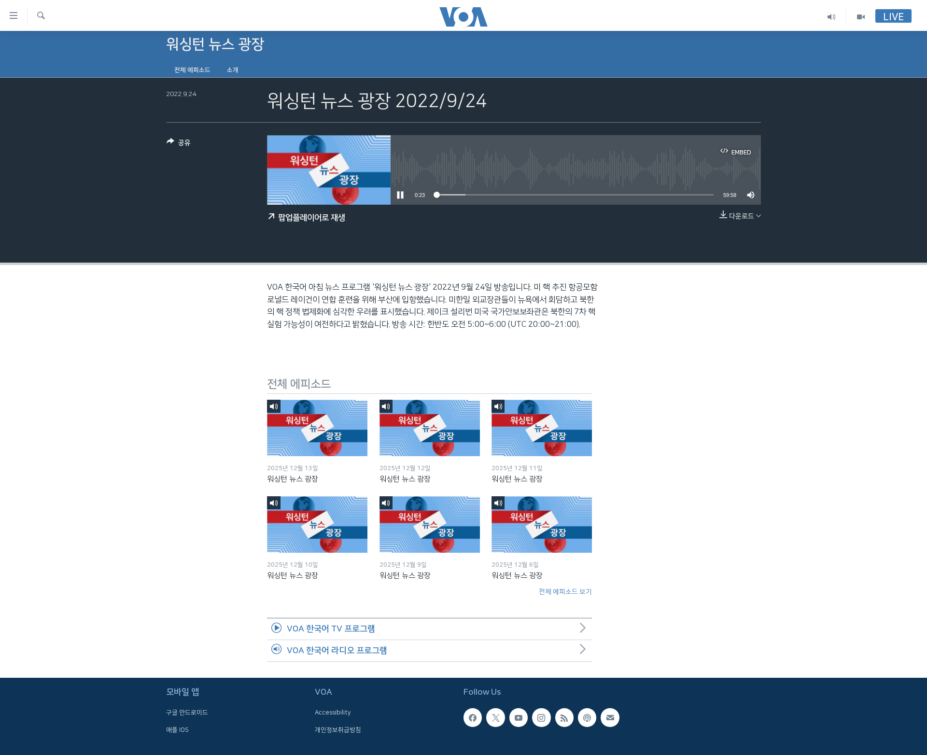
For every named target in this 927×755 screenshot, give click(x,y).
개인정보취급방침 (338, 730)
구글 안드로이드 (187, 712)
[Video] (860, 16)
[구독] (610, 717)
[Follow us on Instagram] (541, 717)
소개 (233, 70)
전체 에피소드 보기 (565, 592)
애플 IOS (177, 730)
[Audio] (831, 16)
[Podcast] (587, 717)
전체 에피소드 (192, 70)
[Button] (179, 144)
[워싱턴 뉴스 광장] (317, 428)
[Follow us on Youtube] (518, 717)
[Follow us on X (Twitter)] (495, 717)
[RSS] (564, 717)
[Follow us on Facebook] (473, 717)
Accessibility (333, 712)
